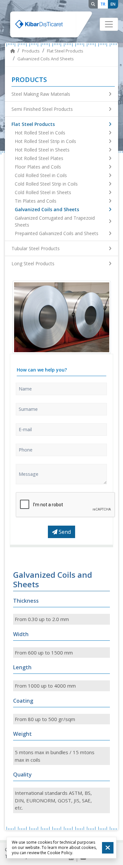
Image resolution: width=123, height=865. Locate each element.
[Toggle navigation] (109, 24)
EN (113, 4)
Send (64, 531)
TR (102, 4)
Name (25, 389)
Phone (25, 450)
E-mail (25, 429)
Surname (28, 409)
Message (28, 474)
